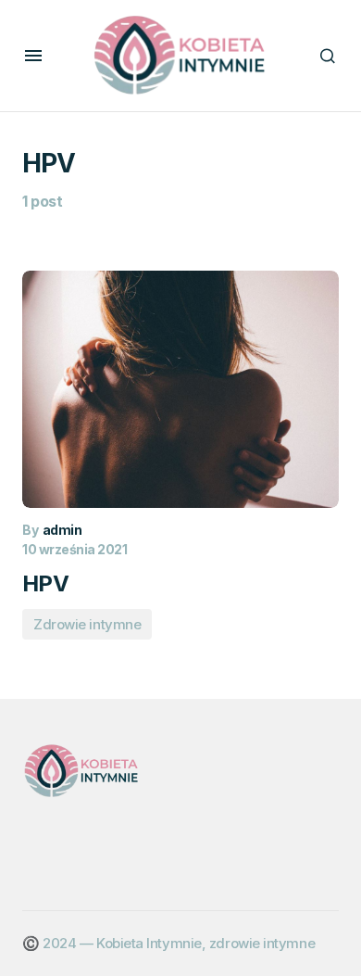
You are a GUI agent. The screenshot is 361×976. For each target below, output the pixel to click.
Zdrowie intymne (87, 624)
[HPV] (180, 390)
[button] (33, 55)
